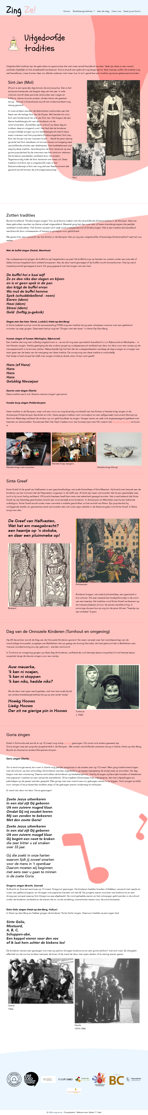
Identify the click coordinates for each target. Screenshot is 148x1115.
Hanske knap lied (121, 421)
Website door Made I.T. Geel (89, 1112)
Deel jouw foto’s (131, 11)
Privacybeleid (69, 1112)
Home (66, 11)
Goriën (67, 743)
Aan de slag (103, 11)
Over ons (116, 11)
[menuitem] (66, 11)
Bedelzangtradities (82, 11)
